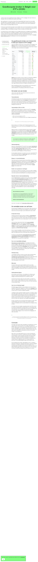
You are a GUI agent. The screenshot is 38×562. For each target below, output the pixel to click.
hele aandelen (24, 246)
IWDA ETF (13, 45)
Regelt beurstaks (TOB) (34, 51)
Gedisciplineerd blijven (5, 53)
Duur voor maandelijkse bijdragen (5, 49)
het (32, 131)
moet (30, 131)
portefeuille (32, 288)
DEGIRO (33, 130)
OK (3, 559)
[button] (34, 1)
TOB (35, 129)
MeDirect (13, 77)
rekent (23, 148)
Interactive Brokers (19, 148)
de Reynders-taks (28, 234)
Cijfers (24, 1)
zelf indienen (14, 132)
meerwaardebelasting (25, 235)
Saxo (30, 130)
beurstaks (33, 109)
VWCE (26, 154)
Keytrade (26, 99)
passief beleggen (33, 215)
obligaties (24, 224)
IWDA (24, 154)
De (29, 235)
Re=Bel (13, 165)
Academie (30, 1)
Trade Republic (14, 131)
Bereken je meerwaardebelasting (18, 199)
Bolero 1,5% (20, 149)
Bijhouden (3, 52)
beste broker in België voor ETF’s (27, 203)
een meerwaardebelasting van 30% (22, 178)
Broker (13, 51)
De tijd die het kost (4, 48)
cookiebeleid (22, 557)
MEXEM (33, 164)
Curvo (26, 342)
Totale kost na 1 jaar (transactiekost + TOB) (28, 51)
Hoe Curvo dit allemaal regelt (5, 54)
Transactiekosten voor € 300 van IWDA (21, 51)
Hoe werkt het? (21, 1)
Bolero (28, 130)
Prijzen (27, 1)
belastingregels (14, 236)
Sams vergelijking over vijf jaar (22, 226)
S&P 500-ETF (34, 146)
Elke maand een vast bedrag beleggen (18, 242)
